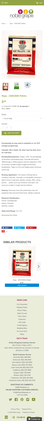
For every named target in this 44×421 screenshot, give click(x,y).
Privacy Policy (15, 409)
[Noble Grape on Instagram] (27, 400)
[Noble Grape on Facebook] (16, 400)
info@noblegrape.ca (22, 387)
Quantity (4, 124)
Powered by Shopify (28, 412)
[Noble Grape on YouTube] (33, 400)
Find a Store (22, 316)
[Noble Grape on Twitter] (10, 400)
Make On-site (22, 313)
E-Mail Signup (22, 325)
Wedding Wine (22, 328)
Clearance (22, 319)
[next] (39, 266)
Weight (4, 114)
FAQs (22, 334)
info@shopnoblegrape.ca (22, 392)
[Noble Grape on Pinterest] (22, 400)
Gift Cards (22, 322)
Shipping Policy (22, 307)
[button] (22, 106)
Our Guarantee (22, 304)
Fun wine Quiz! (22, 331)
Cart (40, 3)
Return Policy (22, 310)
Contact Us (35, 419)
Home (3, 23)
